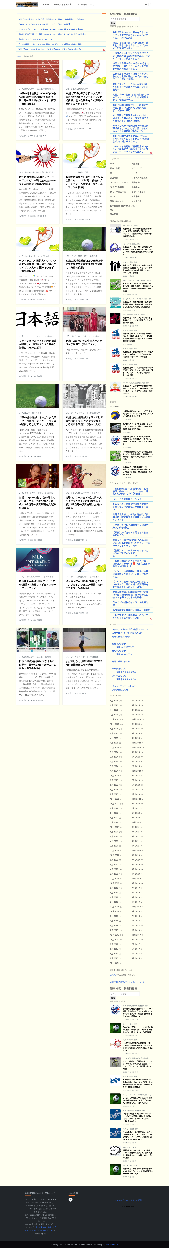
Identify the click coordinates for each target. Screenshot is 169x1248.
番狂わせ (148, 1095)
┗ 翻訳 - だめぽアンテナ (123, 647)
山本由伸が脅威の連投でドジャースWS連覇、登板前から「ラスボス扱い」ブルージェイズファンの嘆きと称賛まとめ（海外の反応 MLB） (138, 1012)
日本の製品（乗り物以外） (141, 1058)
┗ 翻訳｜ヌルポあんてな (123, 679)
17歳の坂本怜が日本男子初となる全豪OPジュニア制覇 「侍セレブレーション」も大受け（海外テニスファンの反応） (84, 182)
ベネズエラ (126, 383)
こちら (113, 974)
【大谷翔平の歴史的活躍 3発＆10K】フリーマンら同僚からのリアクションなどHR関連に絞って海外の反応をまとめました (138, 1046)
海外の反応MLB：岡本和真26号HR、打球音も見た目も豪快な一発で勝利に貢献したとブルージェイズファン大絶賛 (137, 440)
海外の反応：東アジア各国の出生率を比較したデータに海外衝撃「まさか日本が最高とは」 (137, 320)
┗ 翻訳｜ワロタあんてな (123, 672)
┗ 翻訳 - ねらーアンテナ (123, 654)
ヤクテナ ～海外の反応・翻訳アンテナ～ (130, 629)
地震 (128, 226)
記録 (38, 88)
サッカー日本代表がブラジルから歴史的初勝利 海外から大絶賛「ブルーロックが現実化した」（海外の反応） (138, 1100)
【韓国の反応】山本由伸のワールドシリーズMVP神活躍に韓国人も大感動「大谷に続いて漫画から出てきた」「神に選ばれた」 (137, 1117)
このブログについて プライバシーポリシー (129, 981)
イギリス (28, 256)
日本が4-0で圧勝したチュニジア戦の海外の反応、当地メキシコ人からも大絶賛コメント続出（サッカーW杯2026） (138, 1029)
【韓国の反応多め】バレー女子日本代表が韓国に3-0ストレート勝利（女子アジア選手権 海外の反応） (138, 413)
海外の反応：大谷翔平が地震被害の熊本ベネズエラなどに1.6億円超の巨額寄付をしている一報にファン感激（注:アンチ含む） (138, 389)
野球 (51, 172)
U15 (68, 88)
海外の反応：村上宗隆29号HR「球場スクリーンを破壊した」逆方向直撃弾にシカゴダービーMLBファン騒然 (138, 354)
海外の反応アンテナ (121, 636)
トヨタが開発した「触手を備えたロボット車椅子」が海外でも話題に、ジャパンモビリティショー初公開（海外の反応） (137, 1065)
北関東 (137, 280)
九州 (124, 226)
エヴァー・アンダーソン (35, 336)
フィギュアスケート (80, 412)
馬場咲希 (93, 256)
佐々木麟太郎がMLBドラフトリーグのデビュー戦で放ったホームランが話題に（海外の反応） (37, 180)
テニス (74, 88)
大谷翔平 (138, 383)
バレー (125, 244)
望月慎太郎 (94, 576)
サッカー (126, 1024)
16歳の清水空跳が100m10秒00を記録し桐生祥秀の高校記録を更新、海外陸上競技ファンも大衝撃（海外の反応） (37, 98)
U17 (21, 88)
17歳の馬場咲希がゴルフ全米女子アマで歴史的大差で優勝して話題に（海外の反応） (84, 264)
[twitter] (146, 4)
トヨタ (125, 1058)
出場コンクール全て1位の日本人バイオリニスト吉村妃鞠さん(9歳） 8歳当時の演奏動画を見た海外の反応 (37, 502)
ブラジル (133, 1095)
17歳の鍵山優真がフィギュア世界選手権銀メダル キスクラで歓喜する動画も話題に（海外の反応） (84, 421)
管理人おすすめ (37, 493)
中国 (130, 244)
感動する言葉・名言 (129, 1147)
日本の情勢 (46, 88)
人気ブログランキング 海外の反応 (127, 633)
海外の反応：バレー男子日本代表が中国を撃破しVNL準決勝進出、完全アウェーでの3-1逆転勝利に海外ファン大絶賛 (138, 250)
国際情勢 (130, 315)
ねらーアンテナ (119, 650)
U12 (21, 493)
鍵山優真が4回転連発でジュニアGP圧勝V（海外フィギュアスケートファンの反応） (37, 584)
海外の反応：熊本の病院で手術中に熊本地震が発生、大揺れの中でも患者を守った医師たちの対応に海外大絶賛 (137, 304)
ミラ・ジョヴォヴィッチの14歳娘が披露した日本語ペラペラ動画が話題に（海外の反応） (37, 344)
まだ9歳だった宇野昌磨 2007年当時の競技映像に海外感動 (84, 663)
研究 (130, 1058)
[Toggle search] (151, 4)
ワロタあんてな (119, 668)
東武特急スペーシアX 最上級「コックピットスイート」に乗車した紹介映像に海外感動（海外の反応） (137, 426)
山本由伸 (141, 1006)
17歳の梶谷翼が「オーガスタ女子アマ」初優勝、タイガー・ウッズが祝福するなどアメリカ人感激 (37, 421)
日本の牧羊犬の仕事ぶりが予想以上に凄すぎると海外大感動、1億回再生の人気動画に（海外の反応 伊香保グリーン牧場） (138, 287)
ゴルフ (74, 256)
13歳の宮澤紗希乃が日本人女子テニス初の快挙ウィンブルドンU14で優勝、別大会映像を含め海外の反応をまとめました (84, 98)
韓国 (124, 315)
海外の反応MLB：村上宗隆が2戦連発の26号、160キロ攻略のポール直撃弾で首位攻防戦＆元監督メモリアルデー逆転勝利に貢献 (137, 337)
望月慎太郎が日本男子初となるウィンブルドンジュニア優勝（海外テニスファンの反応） (84, 584)
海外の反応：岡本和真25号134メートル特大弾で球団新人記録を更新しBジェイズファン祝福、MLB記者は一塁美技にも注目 (137, 470)
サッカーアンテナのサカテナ (125, 686)
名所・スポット (146, 280)
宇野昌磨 (94, 656)
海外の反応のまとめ (121, 661)
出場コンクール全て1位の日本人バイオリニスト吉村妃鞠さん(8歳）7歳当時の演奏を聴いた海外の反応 (84, 502)
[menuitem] (46, 4)
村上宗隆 (130, 262)
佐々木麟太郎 (42, 172)
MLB (21, 172)
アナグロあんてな (120, 689)
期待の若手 (29, 88)
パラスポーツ (47, 256)
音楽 (26, 493)
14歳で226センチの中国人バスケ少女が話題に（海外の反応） (84, 342)
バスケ (74, 336)
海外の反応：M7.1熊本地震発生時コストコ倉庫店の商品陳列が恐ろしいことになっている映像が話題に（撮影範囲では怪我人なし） (138, 232)
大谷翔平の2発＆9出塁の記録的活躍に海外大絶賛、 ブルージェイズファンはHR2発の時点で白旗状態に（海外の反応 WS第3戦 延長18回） (138, 1083)
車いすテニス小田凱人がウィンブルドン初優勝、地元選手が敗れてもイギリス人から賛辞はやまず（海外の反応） (37, 266)
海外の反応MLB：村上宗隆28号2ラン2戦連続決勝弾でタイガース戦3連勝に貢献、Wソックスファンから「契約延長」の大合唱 (138, 371)
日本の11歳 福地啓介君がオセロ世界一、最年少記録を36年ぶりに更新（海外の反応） (37, 665)
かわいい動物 (127, 280)
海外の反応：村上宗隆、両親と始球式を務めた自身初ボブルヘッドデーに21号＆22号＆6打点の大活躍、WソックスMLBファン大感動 (137, 269)
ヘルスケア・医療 (142, 299)
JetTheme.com (112, 1244)
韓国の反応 (131, 1111)
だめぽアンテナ (119, 643)
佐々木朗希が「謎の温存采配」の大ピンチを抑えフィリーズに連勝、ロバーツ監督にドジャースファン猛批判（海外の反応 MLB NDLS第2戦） (137, 1136)
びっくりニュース (86, 336)
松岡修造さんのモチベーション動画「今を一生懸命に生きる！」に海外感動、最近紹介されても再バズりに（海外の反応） (137, 1154)
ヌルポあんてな (119, 675)
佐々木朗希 (131, 1129)
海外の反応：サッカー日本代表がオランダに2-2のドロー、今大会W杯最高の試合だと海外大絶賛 (138, 1171)
